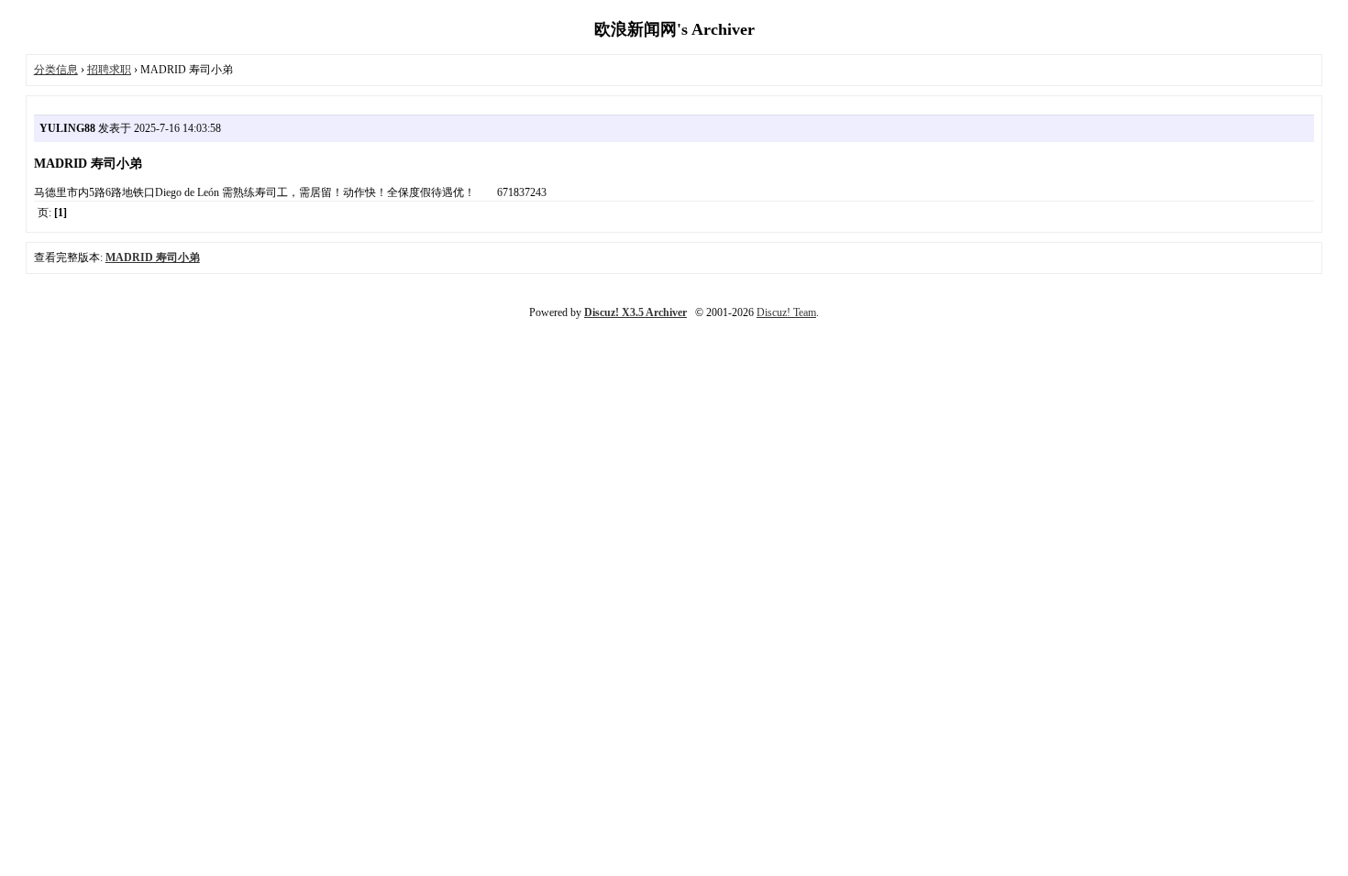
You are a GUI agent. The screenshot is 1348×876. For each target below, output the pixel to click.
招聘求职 (109, 69)
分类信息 (56, 69)
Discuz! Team (786, 312)
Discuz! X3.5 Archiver (635, 312)
